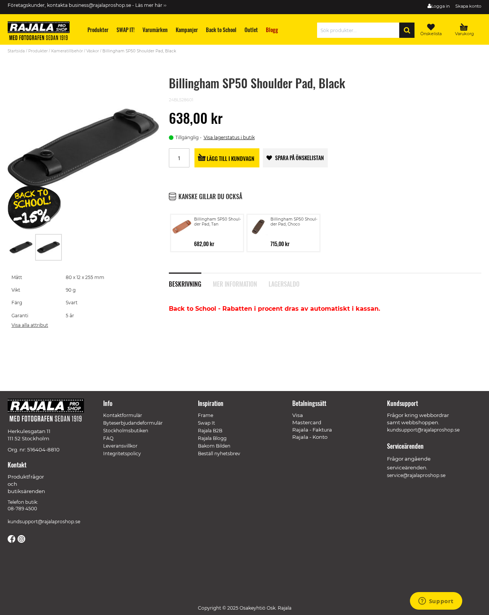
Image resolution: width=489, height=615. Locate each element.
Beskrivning (185, 283)
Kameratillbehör (67, 51)
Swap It (206, 423)
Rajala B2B (210, 430)
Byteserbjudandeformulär (133, 423)
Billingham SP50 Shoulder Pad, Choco (293, 222)
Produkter (38, 51)
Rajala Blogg (212, 438)
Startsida (16, 51)
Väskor (92, 51)
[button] (21, 247)
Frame (205, 415)
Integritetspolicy (122, 453)
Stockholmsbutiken (125, 430)
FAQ (108, 438)
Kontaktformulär (122, 415)
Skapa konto (468, 6)
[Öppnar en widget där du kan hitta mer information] (436, 601)
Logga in (440, 6)
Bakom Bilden (214, 446)
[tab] (191, 280)
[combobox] (360, 30)
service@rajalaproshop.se (416, 475)
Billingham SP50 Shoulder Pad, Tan (217, 222)
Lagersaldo (284, 283)
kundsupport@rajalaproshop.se (44, 521)
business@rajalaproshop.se (100, 5)
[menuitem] (98, 29)
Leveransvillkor (120, 446)
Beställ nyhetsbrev (219, 453)
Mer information (235, 283)
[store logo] (42, 32)
